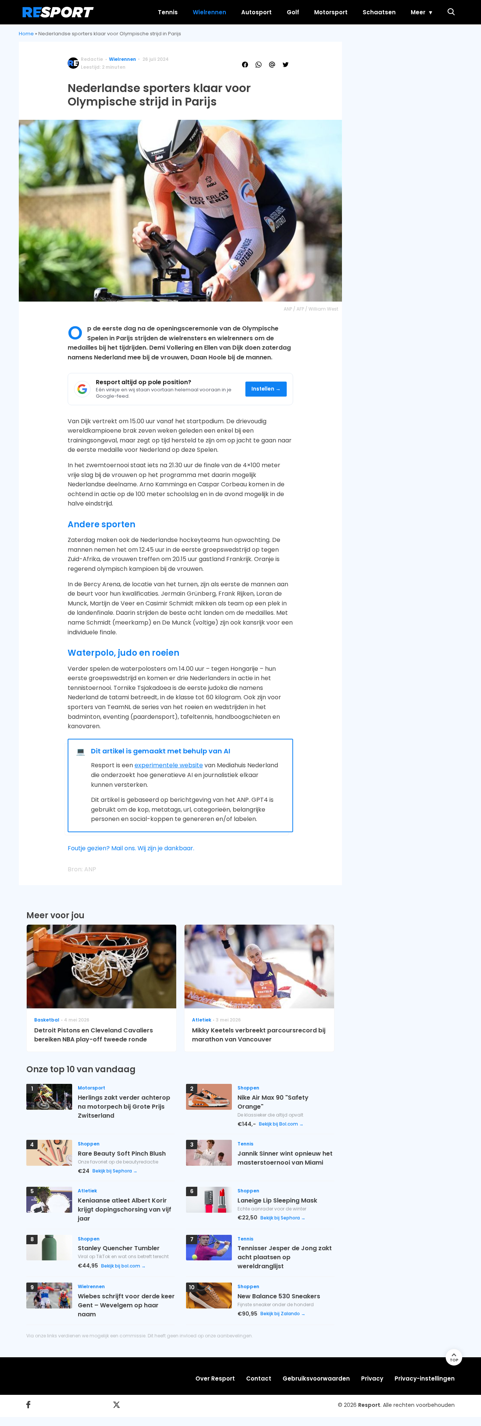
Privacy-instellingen (425, 1378)
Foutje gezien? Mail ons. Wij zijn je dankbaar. (131, 848)
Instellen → (266, 388)
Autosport (256, 12)
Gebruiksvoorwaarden (316, 1378)
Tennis (168, 12)
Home (26, 33)
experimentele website (169, 765)
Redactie (92, 59)
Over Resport (215, 1378)
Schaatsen (379, 12)
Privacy (372, 1378)
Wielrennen (209, 12)
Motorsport (331, 12)
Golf (293, 12)
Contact (258, 1378)
